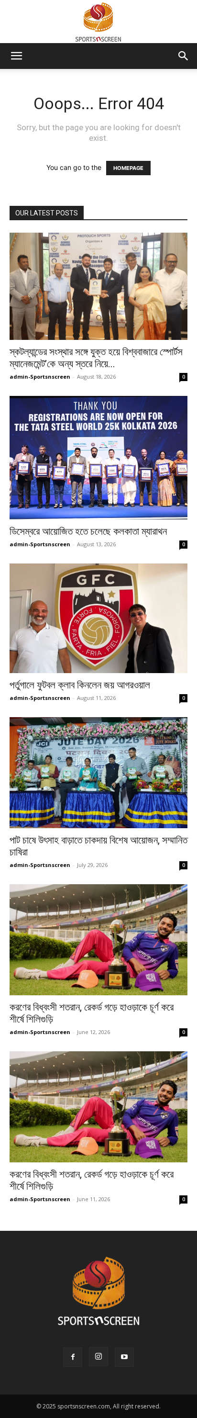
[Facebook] (72, 1357)
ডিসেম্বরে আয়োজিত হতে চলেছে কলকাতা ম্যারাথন (88, 531)
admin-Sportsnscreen (40, 376)
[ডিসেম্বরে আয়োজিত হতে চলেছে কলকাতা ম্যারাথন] (98, 457)
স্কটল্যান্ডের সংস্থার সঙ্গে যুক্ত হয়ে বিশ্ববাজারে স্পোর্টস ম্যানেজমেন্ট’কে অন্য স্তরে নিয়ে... (96, 358)
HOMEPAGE (128, 168)
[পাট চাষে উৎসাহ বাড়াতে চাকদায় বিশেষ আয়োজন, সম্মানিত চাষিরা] (98, 772)
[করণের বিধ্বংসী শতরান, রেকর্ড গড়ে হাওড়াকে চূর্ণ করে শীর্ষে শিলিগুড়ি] (98, 939)
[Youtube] (124, 1357)
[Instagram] (98, 1356)
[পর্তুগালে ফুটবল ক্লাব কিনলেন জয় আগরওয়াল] (98, 618)
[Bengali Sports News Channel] (98, 22)
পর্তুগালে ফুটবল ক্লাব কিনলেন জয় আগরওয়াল (80, 685)
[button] (16, 56)
